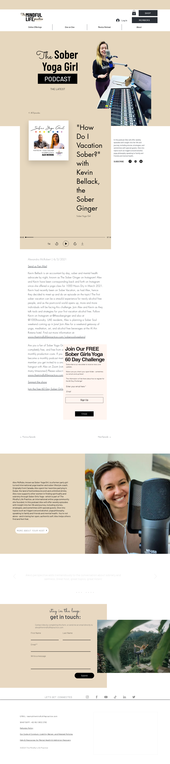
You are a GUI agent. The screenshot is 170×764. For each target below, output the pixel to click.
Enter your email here (75, 386)
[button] (84, 414)
